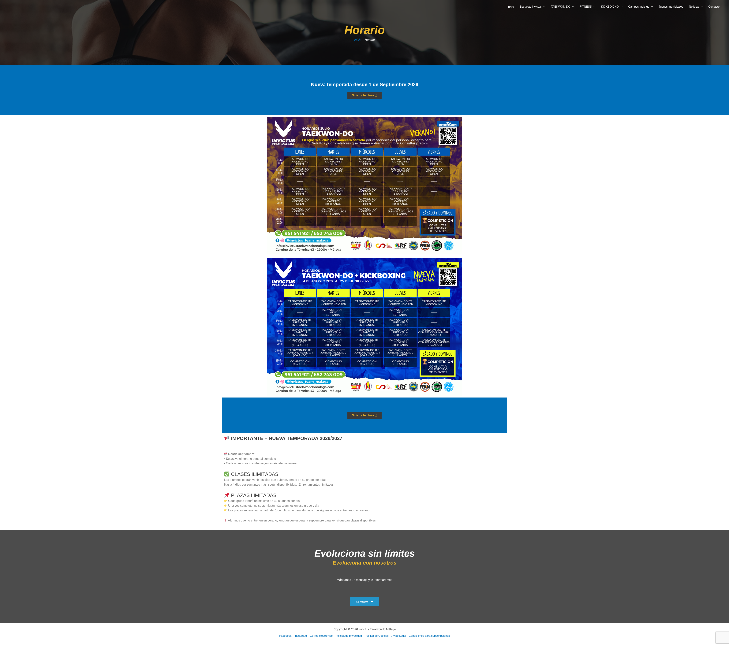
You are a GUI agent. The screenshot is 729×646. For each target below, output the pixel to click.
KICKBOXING (610, 6)
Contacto (714, 6)
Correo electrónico (321, 635)
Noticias (694, 6)
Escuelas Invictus (531, 6)
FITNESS (586, 6)
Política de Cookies (377, 635)
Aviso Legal (398, 635)
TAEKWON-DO (560, 6)
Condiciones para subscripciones (429, 635)
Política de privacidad (348, 635)
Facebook (285, 635)
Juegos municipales (671, 6)
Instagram (300, 635)
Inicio (510, 6)
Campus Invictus (638, 6)
